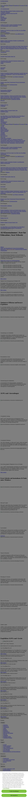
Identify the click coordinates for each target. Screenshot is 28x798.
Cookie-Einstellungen (14, 791)
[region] (14, 784)
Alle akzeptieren (14, 795)
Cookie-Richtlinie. (6, 788)
